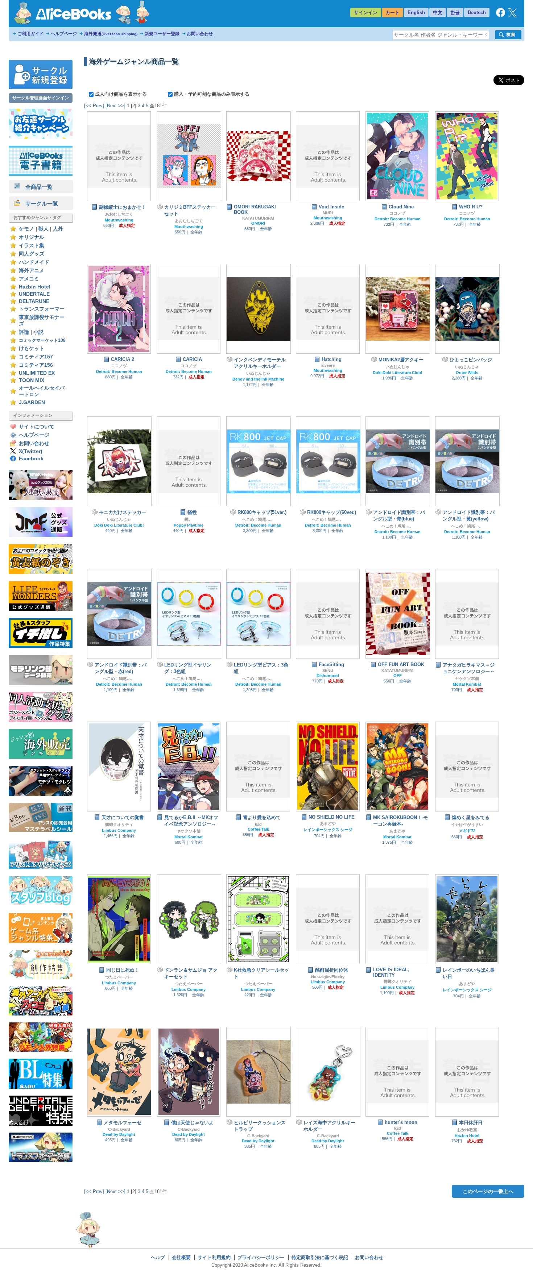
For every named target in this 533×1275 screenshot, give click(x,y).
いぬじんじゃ (258, 373)
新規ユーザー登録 (162, 33)
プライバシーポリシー (261, 1257)
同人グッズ (31, 254)
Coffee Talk (258, 829)
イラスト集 (31, 245)
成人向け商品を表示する (121, 94)
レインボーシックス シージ (327, 829)
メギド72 (467, 830)
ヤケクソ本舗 (467, 678)
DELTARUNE (34, 301)
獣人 (43, 229)
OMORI (258, 223)
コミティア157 (36, 357)
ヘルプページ (64, 33)
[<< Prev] (94, 105)
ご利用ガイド (30, 33)
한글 (455, 12)
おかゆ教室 (467, 1129)
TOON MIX (31, 380)
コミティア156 (36, 365)
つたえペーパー (119, 977)
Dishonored (328, 675)
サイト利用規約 (214, 1257)
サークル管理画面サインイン (40, 97)
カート (392, 12)
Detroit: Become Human (398, 219)
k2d (258, 824)
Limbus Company (119, 830)
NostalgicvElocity (327, 977)
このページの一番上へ (488, 1191)
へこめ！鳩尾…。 (258, 519)
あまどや (328, 823)
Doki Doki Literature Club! (397, 372)
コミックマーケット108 (42, 340)
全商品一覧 (36, 187)
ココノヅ (397, 213)
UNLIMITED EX (37, 373)
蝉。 (189, 519)
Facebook (31, 458)
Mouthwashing (119, 220)
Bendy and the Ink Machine (258, 379)
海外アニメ (31, 270)
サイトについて (36, 426)
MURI (328, 213)
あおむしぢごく (119, 214)
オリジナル (31, 237)
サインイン (365, 12)
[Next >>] (115, 105)
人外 (58, 229)
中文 (437, 12)
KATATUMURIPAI (258, 218)
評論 (24, 332)
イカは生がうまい (467, 824)
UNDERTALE (34, 294)
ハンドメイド (34, 262)
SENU (327, 670)
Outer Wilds (467, 372)
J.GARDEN (32, 402)
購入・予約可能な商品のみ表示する (211, 94)
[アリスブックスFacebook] (500, 15)
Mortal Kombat (467, 684)
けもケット (31, 348)
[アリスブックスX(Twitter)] (512, 15)
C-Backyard (119, 1129)
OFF (397, 675)
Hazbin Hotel (34, 287)
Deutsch (477, 12)
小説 (38, 332)
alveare (328, 365)
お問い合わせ (200, 33)
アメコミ (29, 279)
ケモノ (26, 229)
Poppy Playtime (188, 525)
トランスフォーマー (42, 309)
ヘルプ (158, 1257)
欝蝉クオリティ (119, 824)
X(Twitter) (30, 451)
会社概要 (181, 1257)
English (416, 12)
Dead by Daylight (119, 1134)
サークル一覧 (39, 203)
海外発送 (110, 33)
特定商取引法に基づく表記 (320, 1257)
